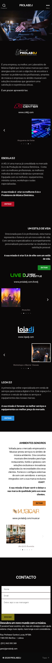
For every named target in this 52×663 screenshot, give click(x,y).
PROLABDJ (26, 5)
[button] (4, 130)
